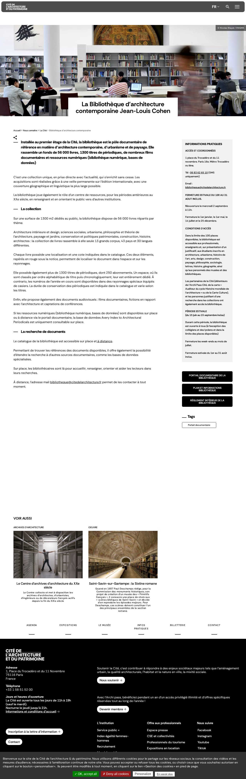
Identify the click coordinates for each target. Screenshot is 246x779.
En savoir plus (165, 774)
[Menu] (237, 6)
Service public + (108, 730)
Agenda (32, 625)
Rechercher (227, 7)
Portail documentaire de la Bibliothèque (207, 377)
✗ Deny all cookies (116, 774)
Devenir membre (111, 709)
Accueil (17, 130)
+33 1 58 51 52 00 (19, 690)
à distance (104, 341)
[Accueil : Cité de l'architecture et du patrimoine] (108, 6)
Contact (214, 625)
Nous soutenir (109, 680)
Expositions (68, 625)
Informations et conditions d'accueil (31, 711)
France (11, 679)
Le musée (105, 625)
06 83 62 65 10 (199, 172)
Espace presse (157, 730)
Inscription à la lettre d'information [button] (32, 732)
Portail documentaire (199, 425)
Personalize (143, 774)
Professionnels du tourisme (166, 742)
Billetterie (177, 625)
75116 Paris (14, 675)
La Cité (43, 130)
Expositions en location (163, 748)
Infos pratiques (141, 627)
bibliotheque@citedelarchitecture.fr (75, 382)
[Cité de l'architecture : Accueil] (25, 661)
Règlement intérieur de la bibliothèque (207, 401)
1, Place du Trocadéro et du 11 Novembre (35, 671)
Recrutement (106, 746)
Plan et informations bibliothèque (207, 389)
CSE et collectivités (160, 736)
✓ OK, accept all (86, 774)
